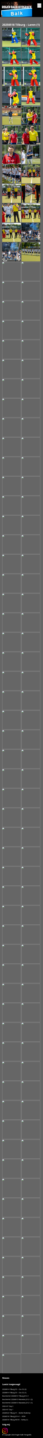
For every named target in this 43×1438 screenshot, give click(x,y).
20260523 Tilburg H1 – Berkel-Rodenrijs (16, 1413)
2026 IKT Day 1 (7, 1409)
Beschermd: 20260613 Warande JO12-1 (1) (17, 1403)
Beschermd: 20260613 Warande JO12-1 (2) (17, 1399)
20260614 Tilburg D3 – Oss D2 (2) (14, 1389)
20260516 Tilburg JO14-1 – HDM (13, 1416)
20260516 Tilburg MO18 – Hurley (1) (15, 1420)
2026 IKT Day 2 (7, 1406)
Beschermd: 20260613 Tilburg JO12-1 (15, 1396)
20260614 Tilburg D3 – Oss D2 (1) (14, 1393)
